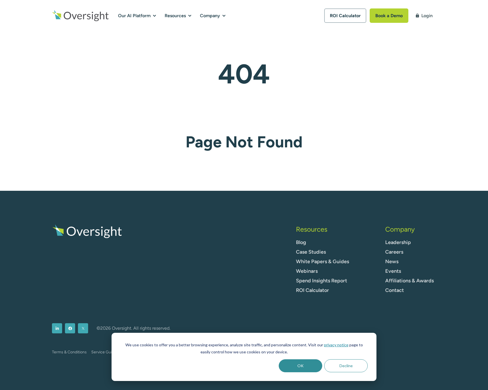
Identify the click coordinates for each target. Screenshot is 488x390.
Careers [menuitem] (394, 252)
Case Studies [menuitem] (311, 252)
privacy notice (336, 344)
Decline (346, 365)
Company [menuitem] (400, 229)
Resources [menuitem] (311, 229)
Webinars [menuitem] (307, 271)
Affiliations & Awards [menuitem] (409, 281)
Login (424, 16)
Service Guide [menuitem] (103, 352)
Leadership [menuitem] (398, 242)
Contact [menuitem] (394, 290)
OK (300, 365)
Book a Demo (389, 15)
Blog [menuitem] (301, 242)
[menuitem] (57, 328)
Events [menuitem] (393, 271)
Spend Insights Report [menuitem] (321, 281)
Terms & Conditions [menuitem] (69, 352)
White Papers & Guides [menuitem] (322, 261)
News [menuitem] (391, 261)
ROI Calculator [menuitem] (312, 290)
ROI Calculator (345, 15)
